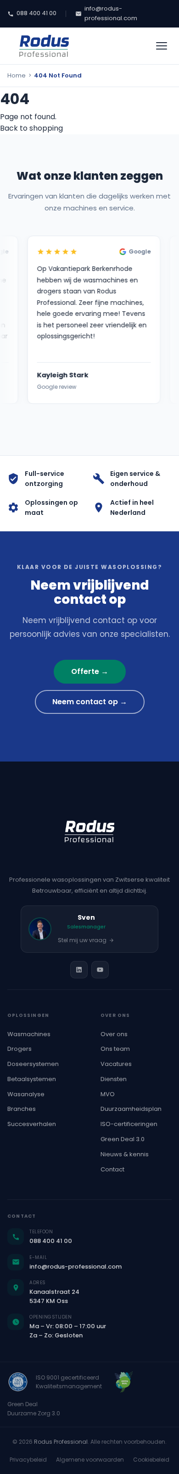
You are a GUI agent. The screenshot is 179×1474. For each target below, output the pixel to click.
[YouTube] (100, 969)
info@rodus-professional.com (110, 13)
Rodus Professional (61, 1442)
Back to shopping (31, 128)
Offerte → (89, 671)
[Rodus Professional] (44, 46)
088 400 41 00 (36, 13)
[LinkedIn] (79, 969)
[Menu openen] (161, 46)
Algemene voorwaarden (90, 1459)
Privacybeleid (28, 1459)
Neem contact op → (89, 701)
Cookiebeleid (151, 1459)
